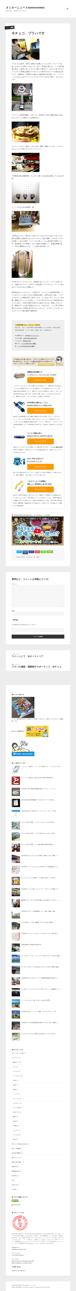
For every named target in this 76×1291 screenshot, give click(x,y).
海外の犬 (14, 1166)
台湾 (14, 1085)
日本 (14, 1139)
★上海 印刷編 (16, 1153)
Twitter (19, 551)
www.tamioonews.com (30, 338)
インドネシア (16, 1076)
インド (14, 1094)
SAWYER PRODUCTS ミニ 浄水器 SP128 (39, 405)
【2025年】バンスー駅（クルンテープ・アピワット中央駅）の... (40, 889)
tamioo (30, 557)
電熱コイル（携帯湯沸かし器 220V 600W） (40, 484)
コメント (14, 584)
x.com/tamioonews (18, 1255)
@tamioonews (27, 341)
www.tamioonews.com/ (19, 1249)
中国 (14, 1080)
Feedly (50, 551)
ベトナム (15, 1071)
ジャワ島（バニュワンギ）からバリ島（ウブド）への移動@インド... (41, 989)
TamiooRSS (16, 1205)
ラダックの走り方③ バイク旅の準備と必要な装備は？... (38, 844)
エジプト (15, 1130)
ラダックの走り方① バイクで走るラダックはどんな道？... (38, 833)
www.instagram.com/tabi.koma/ (22, 1263)
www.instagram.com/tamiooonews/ (23, 1261)
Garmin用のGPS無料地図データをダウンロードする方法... (38, 800)
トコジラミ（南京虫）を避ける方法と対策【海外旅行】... (37, 777)
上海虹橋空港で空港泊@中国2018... (31, 944)
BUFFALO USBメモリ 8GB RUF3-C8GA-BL (40, 436)
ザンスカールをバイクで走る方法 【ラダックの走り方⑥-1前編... (40, 967)
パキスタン (15, 1103)
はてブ (31, 551)
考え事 (14, 1176)
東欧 (37, 557)
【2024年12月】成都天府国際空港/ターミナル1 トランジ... (38, 789)
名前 (13, 611)
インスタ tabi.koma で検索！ (29, 343)
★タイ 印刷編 (16, 1148)
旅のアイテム (15, 1157)
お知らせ (14, 1185)
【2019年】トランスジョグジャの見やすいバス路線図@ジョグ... (40, 867)
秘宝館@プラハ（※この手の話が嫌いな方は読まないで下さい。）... (41, 900)
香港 (14, 1089)
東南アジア (15, 1062)
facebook (25, 552)
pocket (37, 551)
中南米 (14, 1126)
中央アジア (15, 1112)
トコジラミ (15, 1058)
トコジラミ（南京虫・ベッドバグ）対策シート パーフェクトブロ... (41, 766)
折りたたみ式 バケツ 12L (34, 461)
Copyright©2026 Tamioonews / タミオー (24, 1285)
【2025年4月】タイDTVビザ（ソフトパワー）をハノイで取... (39, 811)
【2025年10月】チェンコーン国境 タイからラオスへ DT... (39, 1011)
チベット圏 (15, 1107)
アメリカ (15, 1135)
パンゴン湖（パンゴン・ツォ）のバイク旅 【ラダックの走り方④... (41, 956)
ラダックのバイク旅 (17, 1053)
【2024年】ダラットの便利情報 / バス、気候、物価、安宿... (38, 911)
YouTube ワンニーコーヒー (32, 335)
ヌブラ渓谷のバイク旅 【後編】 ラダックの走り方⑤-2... (37, 922)
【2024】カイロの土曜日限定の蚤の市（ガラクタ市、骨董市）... (40, 1022)
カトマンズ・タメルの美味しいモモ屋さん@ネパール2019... (38, 878)
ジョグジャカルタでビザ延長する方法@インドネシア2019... (38, 1034)
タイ (14, 1067)
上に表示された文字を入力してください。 (24, 624)
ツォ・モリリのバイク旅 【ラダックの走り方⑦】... (36, 1000)
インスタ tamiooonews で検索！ (26, 346)
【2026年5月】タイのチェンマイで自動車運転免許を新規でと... (39, 978)
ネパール (15, 1098)
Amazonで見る (40, 380)
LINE (43, 551)
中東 (14, 1121)
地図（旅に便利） (17, 1162)
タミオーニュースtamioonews (25, 7)
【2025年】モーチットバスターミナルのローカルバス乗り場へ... (40, 933)
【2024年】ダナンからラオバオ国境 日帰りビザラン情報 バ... (40, 855)
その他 (14, 1189)
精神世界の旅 (15, 1171)
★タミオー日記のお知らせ (19, 1144)
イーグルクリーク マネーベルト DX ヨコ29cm (41, 375)
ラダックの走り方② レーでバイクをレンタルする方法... (38, 822)
